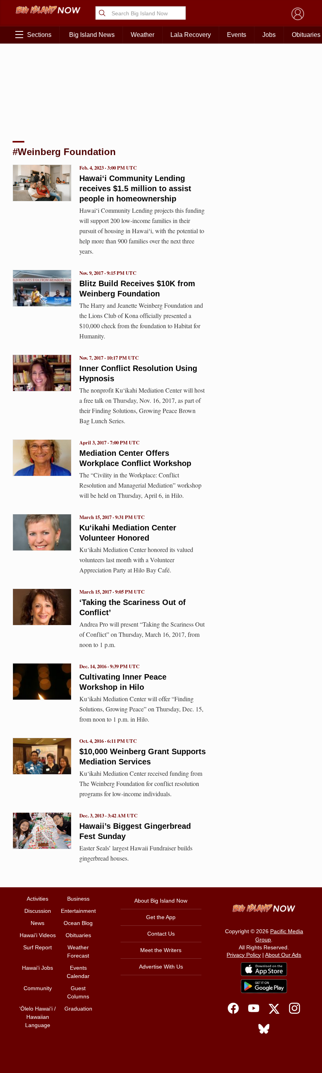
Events (236, 34)
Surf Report (37, 947)
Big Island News (92, 34)
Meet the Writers (160, 950)
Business (78, 899)
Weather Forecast (78, 951)
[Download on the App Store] (264, 969)
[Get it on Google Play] (264, 986)
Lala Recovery (190, 34)
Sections (39, 34)
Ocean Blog (78, 923)
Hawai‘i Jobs (37, 968)
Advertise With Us (161, 966)
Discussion (37, 911)
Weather (142, 34)
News (37, 923)
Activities (37, 899)
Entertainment (78, 911)
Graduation (78, 1008)
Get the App (161, 917)
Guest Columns (78, 992)
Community (38, 988)
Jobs (269, 34)
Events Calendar (78, 972)
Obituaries (78, 935)
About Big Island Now (160, 901)
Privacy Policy (244, 955)
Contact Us (161, 933)
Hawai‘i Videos (38, 935)
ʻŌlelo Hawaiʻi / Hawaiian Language (37, 1016)
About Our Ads (283, 955)
